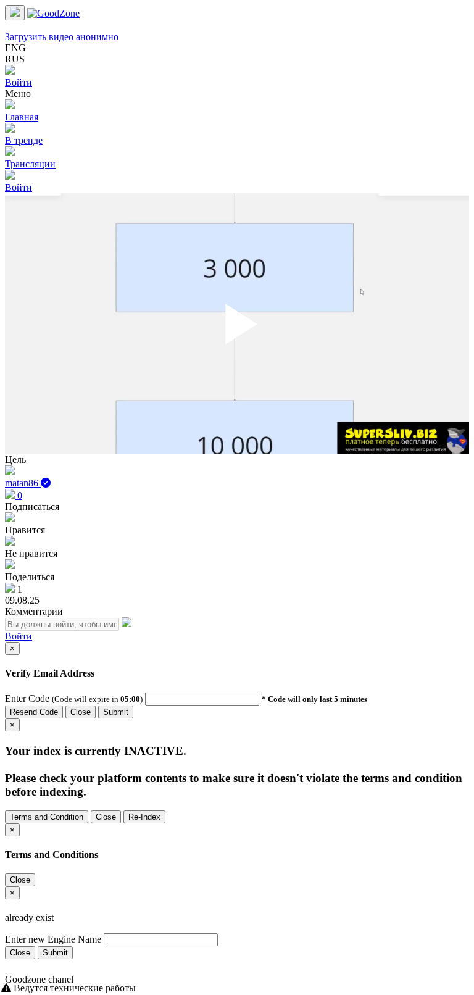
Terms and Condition (46, 817)
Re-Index (144, 817)
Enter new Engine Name (53, 939)
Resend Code (34, 712)
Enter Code (28, 698)
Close (80, 712)
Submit (115, 712)
